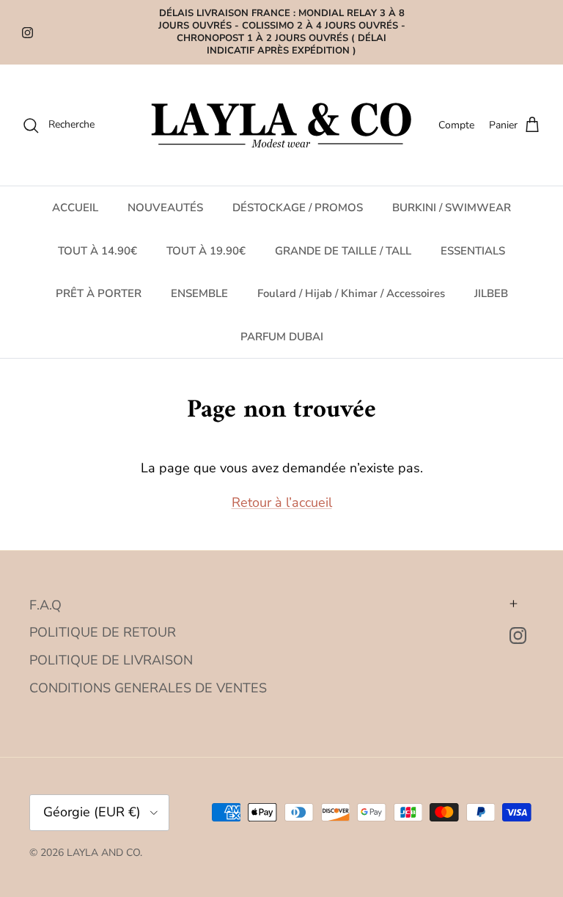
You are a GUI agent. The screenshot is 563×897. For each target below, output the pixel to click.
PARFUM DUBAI (281, 336)
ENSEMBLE (199, 293)
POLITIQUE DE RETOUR (102, 632)
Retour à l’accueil (282, 502)
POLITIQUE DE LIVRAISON (111, 660)
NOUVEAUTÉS (165, 207)
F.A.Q (45, 605)
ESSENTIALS (473, 251)
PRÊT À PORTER (98, 293)
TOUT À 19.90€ (206, 251)
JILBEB (491, 293)
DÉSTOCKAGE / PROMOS (297, 207)
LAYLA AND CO (103, 853)
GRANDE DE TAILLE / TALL (343, 251)
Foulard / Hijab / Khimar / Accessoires (351, 293)
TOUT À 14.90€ (97, 251)
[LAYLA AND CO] (281, 125)
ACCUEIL (75, 207)
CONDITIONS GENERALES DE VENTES (148, 688)
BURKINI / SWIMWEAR (451, 207)
